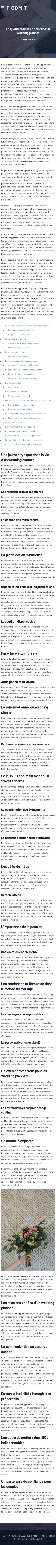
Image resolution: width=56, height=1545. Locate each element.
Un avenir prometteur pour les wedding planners (25, 413)
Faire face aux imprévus (15, 352)
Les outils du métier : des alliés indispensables (24, 440)
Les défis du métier (13, 383)
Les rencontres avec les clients (21, 330)
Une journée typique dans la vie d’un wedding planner (27, 325)
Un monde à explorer (13, 422)
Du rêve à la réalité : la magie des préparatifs (23, 435)
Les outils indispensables (18, 347)
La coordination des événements (22, 374)
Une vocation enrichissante (19, 396)
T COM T (16, 8)
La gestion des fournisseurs (19, 334)
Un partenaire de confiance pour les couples (23, 444)
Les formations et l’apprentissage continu (25, 418)
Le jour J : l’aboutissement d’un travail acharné (24, 370)
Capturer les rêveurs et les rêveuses (23, 365)
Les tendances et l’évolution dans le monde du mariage (28, 400)
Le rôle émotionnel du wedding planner (21, 361)
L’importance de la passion (16, 391)
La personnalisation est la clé (20, 409)
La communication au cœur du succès (20, 431)
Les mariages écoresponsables (21, 405)
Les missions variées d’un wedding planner (22, 427)
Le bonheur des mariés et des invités (23, 378)
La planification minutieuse (16, 339)
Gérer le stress (14, 387)
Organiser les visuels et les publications (24, 343)
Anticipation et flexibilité (18, 356)
